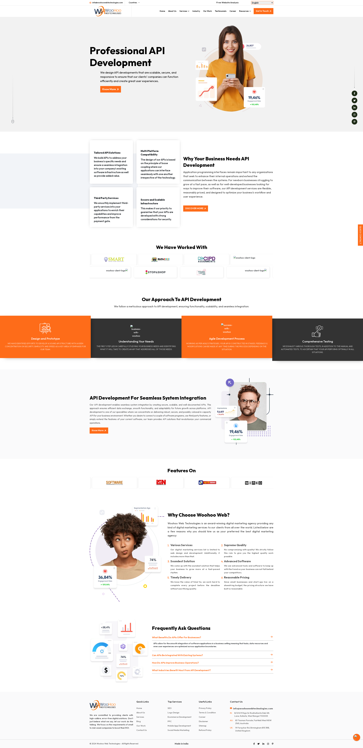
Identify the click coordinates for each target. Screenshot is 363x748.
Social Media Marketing (178, 730)
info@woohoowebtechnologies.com (107, 2)
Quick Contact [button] (360, 235)
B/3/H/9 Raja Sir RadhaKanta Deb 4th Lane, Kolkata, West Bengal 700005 (251, 714)
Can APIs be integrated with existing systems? (177, 655)
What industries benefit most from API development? (181, 670)
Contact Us (141, 730)
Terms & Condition (207, 712)
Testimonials (220, 11)
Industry (196, 11)
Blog (138, 721)
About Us (172, 11)
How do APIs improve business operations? (175, 662)
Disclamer (203, 721)
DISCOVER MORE (194, 208)
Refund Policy (205, 730)
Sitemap (202, 725)
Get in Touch (262, 11)
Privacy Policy (205, 708)
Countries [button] (133, 2)
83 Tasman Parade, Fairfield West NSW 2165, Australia (253, 722)
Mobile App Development (179, 725)
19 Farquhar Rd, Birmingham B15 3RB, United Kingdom (252, 729)
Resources (244, 11)
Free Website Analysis (227, 2)
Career (233, 11)
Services (183, 11)
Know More (109, 89)
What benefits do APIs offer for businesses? (176, 637)
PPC (170, 721)
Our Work (207, 11)
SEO (170, 708)
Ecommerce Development (179, 717)
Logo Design (173, 712)
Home (162, 11)
